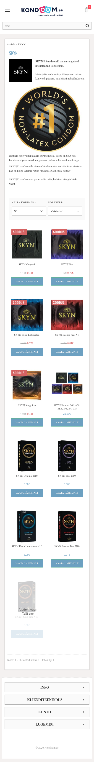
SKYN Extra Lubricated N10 (27, 546)
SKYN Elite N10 (67, 475)
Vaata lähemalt (27, 281)
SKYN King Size (27, 405)
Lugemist (45, 724)
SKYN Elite (67, 264)
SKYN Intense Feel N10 (67, 546)
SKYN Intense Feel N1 (67, 334)
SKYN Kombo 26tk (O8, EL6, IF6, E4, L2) (67, 407)
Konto (44, 711)
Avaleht (11, 44)
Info (44, 687)
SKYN (22, 44)
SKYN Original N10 (27, 475)
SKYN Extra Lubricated (26, 334)
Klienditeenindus (44, 699)
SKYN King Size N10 (26, 616)
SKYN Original (27, 264)
